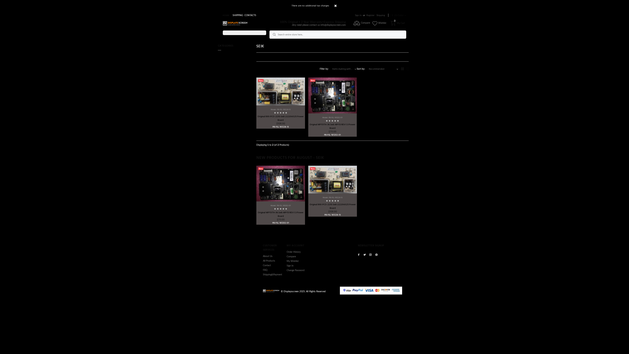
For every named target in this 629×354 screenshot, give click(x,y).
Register (370, 15)
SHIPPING (238, 15)
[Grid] (402, 69)
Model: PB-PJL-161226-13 (281, 109)
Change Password (296, 270)
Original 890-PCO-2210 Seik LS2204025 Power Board (280, 118)
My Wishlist (293, 261)
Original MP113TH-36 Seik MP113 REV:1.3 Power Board (332, 126)
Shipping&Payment (272, 275)
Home (226, 15)
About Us (267, 256)
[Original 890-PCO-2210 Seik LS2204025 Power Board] (280, 91)
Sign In (358, 15)
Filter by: (324, 69)
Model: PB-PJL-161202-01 (332, 117)
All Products (269, 261)
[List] (407, 69)
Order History (294, 252)
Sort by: (361, 69)
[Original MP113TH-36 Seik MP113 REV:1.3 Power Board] (332, 95)
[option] (281, 195)
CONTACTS (250, 15)
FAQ (265, 270)
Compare (291, 257)
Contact (267, 265)
